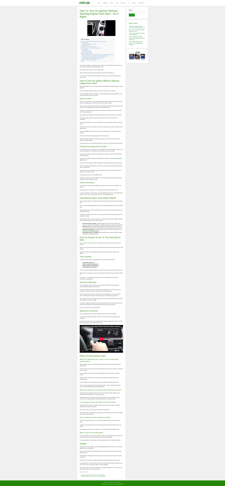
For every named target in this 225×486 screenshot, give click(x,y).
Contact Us (111, 482)
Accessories (123, 2)
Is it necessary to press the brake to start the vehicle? (93, 57)
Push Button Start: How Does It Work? (89, 46)
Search (131, 15)
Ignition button (85, 42)
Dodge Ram (105, 2)
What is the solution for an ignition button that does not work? (95, 55)
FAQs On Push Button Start (86, 53)
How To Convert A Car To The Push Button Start (91, 48)
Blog (129, 2)
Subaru (111, 2)
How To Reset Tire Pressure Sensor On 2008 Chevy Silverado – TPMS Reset (137, 38)
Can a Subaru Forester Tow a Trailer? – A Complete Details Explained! (136, 43)
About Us (134, 2)
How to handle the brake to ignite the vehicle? (92, 58)
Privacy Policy (141, 2)
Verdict (82, 61)
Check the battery (86, 45)
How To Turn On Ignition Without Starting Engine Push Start (93, 41)
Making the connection (87, 52)
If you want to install (84, 75)
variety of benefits (91, 243)
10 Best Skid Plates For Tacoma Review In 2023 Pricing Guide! (93, 476)
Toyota (116, 2)
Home (99, 2)
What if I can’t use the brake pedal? (89, 59)
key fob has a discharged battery (91, 231)
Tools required (85, 49)
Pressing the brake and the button (89, 44)
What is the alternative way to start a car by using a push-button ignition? (98, 54)
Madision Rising (112, 484)
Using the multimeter (86, 50)
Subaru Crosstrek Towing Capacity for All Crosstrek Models (93, 474)
